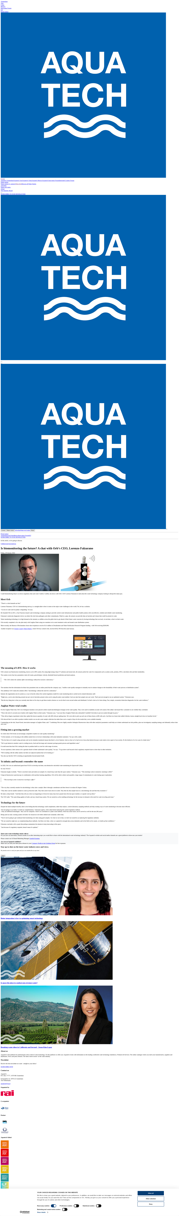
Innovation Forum (6, 8)
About (2, 189)
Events (3, 179)
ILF (2, 10)
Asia (2, 3)
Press (2, 11)
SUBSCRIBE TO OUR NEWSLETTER (13, 194)
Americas (13, 544)
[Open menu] (1, 363)
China (2, 5)
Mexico (3, 6)
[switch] (76, 1205)
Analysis (7, 544)
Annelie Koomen (34, 838)
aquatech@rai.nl (5, 1083)
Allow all (151, 1193)
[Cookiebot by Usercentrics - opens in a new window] (25, 1212)
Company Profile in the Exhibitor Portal (43, 843)
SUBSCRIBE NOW (7, 1067)
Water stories (4, 182)
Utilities (3, 544)
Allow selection (151, 1198)
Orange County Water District (23, 628)
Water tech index (6, 187)
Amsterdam (4, 1)
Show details (41, 1212)
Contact (6, 11)
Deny (150, 1204)
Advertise (3, 185)
